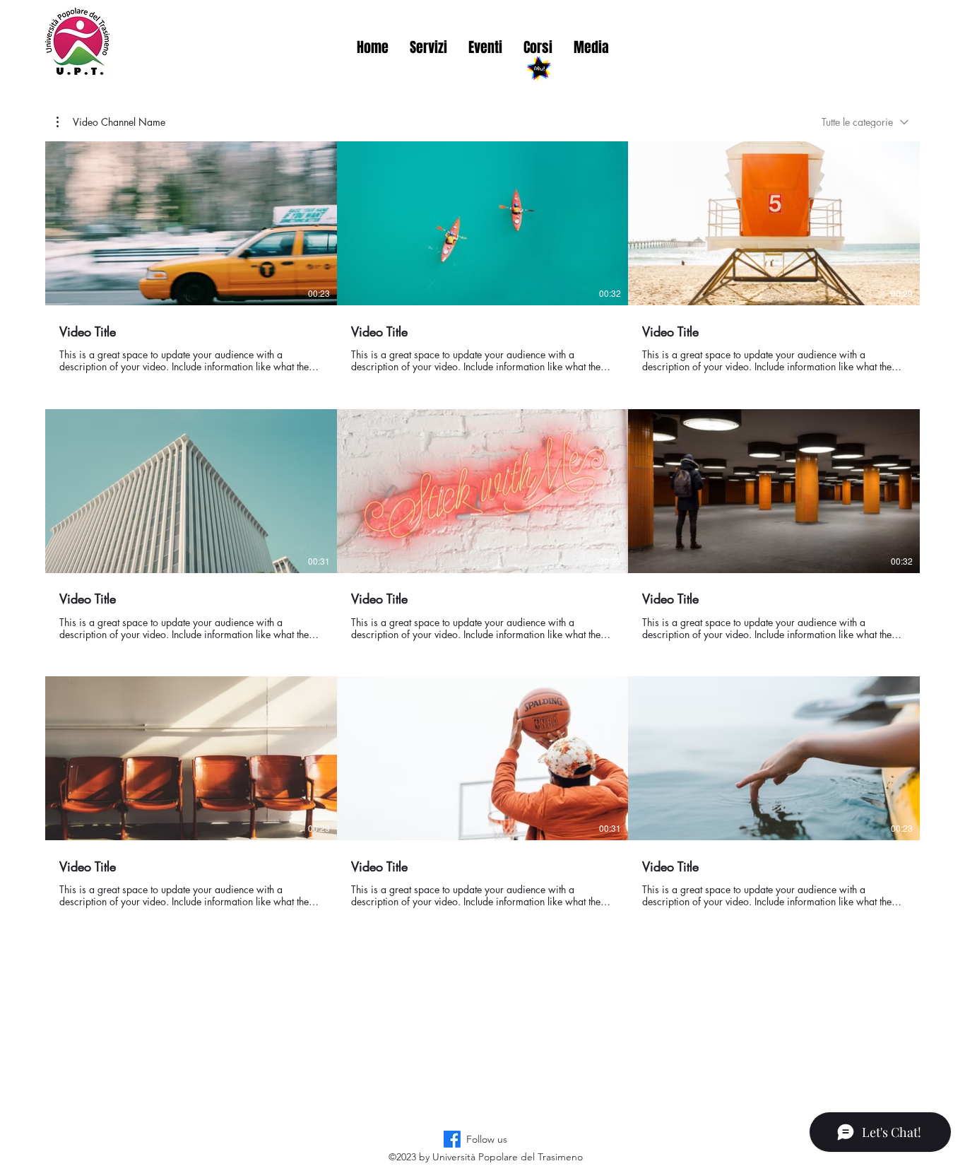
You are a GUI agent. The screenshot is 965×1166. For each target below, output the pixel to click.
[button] (111, 122)
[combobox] (865, 122)
